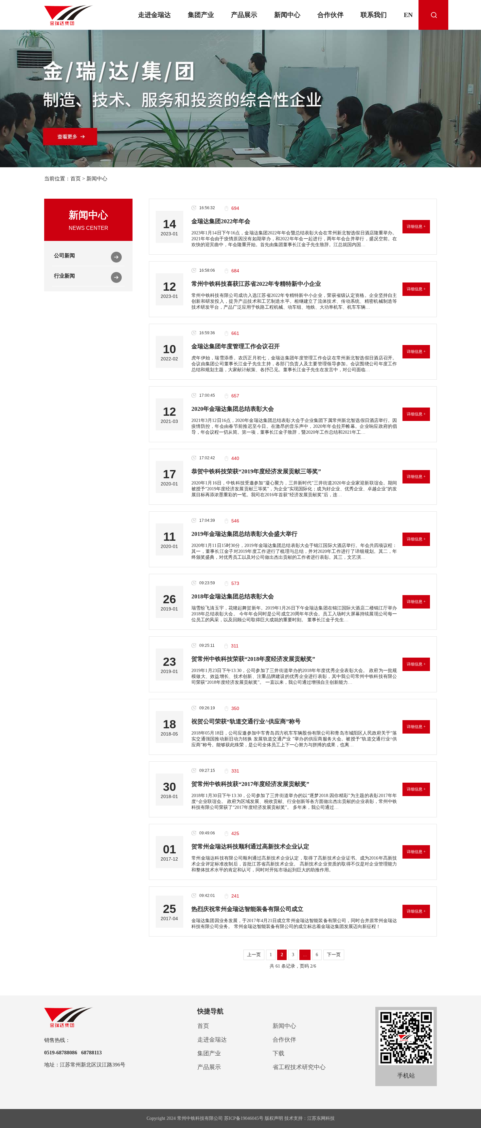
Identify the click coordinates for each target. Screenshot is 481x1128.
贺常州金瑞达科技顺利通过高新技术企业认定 (250, 846)
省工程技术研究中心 (299, 1067)
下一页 (334, 954)
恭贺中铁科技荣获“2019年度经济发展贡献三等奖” (256, 471)
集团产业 (201, 14)
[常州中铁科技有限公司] (69, 15)
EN (408, 14)
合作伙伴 (330, 14)
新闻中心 (287, 14)
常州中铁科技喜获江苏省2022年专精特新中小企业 (256, 284)
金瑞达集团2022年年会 (220, 221)
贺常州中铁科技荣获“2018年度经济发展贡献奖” (253, 659)
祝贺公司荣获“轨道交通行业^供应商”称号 (246, 721)
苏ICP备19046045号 (243, 1118)
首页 (75, 178)
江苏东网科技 (321, 1118)
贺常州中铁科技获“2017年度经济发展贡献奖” (250, 784)
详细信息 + (416, 226)
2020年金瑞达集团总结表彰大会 (232, 409)
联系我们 (374, 14)
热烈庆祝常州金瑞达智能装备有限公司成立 (247, 909)
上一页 (254, 954)
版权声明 (274, 1118)
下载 (278, 1053)
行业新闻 (64, 276)
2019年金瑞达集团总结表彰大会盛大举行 (244, 534)
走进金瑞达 (154, 14)
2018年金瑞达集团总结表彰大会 (232, 596)
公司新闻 (64, 255)
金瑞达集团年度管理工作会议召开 (235, 346)
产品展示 (244, 14)
